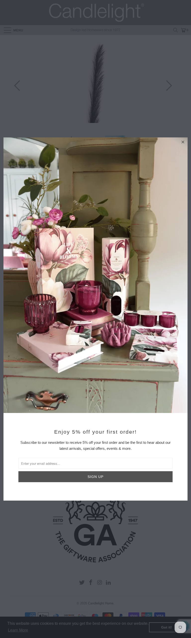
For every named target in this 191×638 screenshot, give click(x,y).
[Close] (183, 141)
